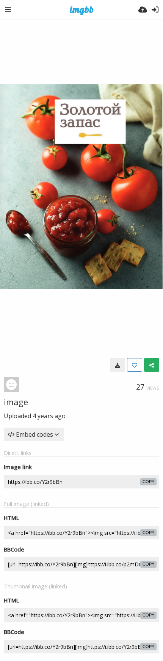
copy (148, 481)
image (16, 401)
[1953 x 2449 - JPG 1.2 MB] (117, 365)
